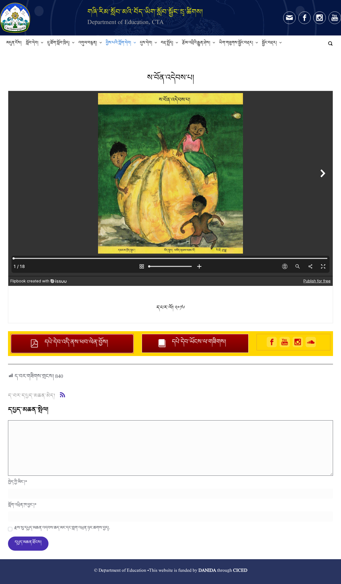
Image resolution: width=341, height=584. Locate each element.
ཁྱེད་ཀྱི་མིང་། (17, 483)
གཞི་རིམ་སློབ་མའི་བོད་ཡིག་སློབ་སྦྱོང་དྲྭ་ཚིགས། (145, 11)
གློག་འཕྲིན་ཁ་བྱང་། (22, 506)
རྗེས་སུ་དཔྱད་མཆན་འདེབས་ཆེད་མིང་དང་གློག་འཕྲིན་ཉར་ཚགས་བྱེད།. (62, 529)
